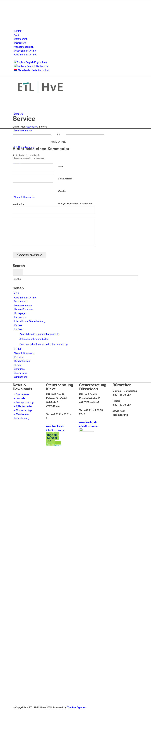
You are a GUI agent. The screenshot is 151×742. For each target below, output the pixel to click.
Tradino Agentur (76, 707)
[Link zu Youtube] (15, 14)
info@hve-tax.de (55, 430)
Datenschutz (20, 38)
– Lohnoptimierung (24, 402)
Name (60, 166)
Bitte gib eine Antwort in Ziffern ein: (75, 203)
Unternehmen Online (25, 50)
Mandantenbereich (24, 46)
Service (24, 118)
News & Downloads (24, 353)
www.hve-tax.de (55, 426)
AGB (16, 34)
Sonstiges (19, 369)
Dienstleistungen (23, 305)
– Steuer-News (21, 394)
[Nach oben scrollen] (1, 740)
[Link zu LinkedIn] (15, 10)
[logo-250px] (40, 97)
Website (62, 191)
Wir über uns (20, 376)
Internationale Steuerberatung (29, 321)
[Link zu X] (15, 6)
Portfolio (18, 357)
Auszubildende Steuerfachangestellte (39, 334)
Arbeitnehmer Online (25, 54)
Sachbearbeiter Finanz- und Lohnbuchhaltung (44, 344)
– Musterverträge (23, 410)
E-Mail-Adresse (65, 178)
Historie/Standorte (23, 309)
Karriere (18, 325)
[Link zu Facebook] (15, 2)
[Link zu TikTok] (15, 23)
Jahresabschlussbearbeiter (34, 339)
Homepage (19, 313)
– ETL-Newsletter (23, 406)
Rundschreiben (22, 361)
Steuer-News (20, 373)
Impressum (20, 42)
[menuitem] (76, 31)
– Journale (19, 398)
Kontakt (18, 31)
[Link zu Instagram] (15, 19)
